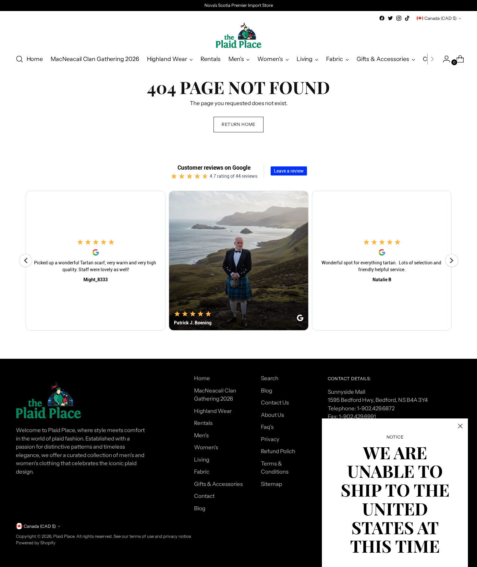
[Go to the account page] (443, 59)
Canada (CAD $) (440, 18)
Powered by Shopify (35, 542)
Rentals (203, 423)
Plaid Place (63, 536)
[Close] (460, 426)
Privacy (270, 439)
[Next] (432, 59)
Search (269, 378)
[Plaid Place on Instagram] (399, 18)
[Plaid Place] (238, 35)
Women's (206, 447)
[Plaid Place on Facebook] (382, 18)
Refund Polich (278, 451)
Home (202, 378)
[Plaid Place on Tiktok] (407, 18)
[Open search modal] (19, 59)
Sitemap (271, 484)
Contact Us (275, 402)
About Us (272, 415)
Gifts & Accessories (218, 484)
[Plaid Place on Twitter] (390, 18)
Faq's (267, 427)
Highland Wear (213, 411)
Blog (199, 508)
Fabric (201, 471)
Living (201, 459)
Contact (204, 496)
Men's (201, 435)
